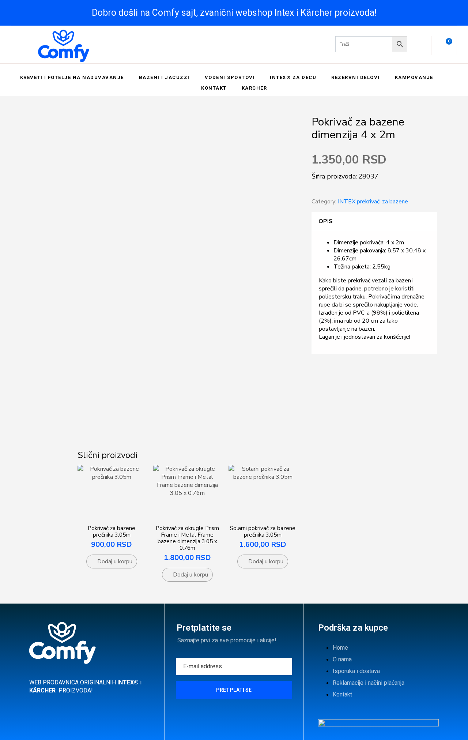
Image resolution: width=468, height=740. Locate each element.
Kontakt (214, 88)
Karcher (254, 88)
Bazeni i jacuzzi (164, 77)
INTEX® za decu (293, 77)
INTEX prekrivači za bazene (373, 202)
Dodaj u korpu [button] (114, 561)
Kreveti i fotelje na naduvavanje (72, 77)
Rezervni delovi (355, 77)
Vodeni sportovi (230, 77)
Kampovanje (414, 77)
